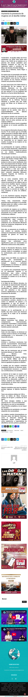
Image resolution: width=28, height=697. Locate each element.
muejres (11, 431)
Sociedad (18, 690)
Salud (15, 690)
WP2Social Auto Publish (9, 696)
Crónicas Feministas (22, 683)
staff (3, 20)
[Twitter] (5, 23)
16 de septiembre (10, 430)
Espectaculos (9, 687)
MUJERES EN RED (4, 689)
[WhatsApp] (8, 23)
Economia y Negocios (22, 689)
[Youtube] (15, 679)
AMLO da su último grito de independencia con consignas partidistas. (20, 449)
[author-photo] (14, 461)
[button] (2, 1)
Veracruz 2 (10, 691)
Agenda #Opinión (4, 683)
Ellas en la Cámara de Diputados (17, 686)
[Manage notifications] (25, 694)
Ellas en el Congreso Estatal (18, 685)
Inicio (2, 9)
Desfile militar (16, 430)
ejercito (22, 430)
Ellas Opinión (15, 687)
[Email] (11, 23)
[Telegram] (17, 23)
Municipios (15, 689)
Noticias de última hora (12, 11)
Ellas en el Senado (7, 686)
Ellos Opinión (3, 687)
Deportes (10, 685)
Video (19, 691)
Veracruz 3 (15, 691)
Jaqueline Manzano (5, 431)
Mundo (10, 689)
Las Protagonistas (7, 9)
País (17, 11)
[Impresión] (14, 23)
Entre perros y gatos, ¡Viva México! (7, 448)
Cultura (5, 685)
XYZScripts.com (20, 696)
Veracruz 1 (24, 690)
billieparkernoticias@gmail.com (17, 670)
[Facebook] (2, 23)
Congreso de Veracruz (13, 683)
